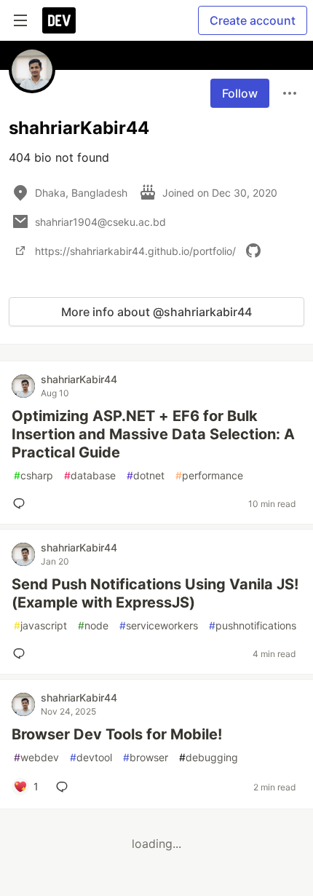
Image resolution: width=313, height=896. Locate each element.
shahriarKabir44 (79, 379)
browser (145, 757)
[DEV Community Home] (59, 20)
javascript (40, 625)
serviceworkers (158, 625)
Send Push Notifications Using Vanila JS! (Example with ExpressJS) (155, 593)
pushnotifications (252, 625)
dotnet (146, 475)
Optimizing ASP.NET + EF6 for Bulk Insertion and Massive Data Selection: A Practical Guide (153, 434)
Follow (240, 93)
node (93, 625)
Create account (253, 20)
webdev (36, 757)
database (90, 475)
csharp (33, 475)
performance (209, 475)
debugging (208, 757)
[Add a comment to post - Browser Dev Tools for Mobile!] (64, 787)
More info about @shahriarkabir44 (156, 311)
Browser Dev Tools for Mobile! (117, 734)
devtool (91, 757)
